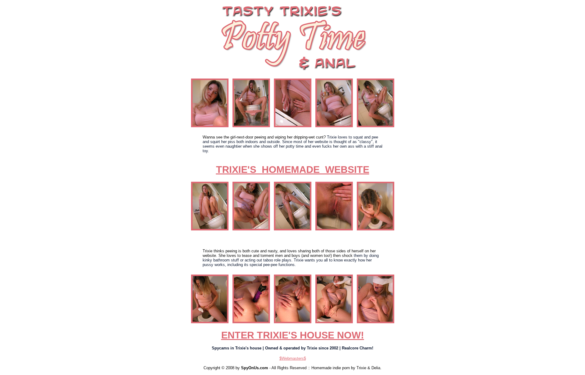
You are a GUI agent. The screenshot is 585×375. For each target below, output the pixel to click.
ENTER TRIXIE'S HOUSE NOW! (292, 335)
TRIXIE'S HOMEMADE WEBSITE (292, 169)
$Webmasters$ (292, 358)
